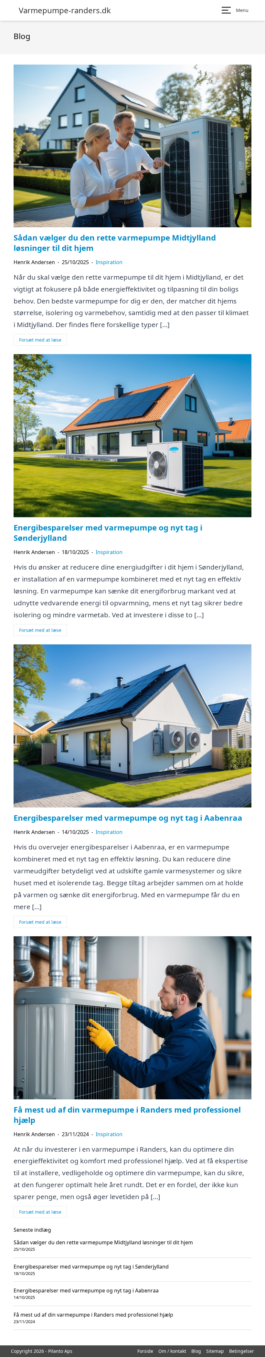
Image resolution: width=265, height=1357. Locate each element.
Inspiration (109, 262)
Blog (196, 1351)
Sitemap (215, 1351)
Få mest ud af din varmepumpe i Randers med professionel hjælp (93, 1314)
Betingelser (241, 1351)
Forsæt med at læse (40, 340)
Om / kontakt (172, 1351)
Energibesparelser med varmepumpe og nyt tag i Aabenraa (86, 1290)
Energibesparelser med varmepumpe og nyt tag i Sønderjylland (91, 1266)
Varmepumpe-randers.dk (65, 10)
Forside (145, 1351)
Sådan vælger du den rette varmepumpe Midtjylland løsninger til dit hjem (103, 1242)
